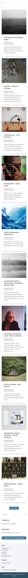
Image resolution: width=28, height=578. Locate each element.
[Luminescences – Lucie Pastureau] (14, 119)
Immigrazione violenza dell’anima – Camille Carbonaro (12, 435)
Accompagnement (6, 556)
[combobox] (13, 514)
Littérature (5, 550)
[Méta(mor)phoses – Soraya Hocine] (14, 468)
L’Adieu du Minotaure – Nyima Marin (12, 233)
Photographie (5, 548)
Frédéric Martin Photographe (14, 538)
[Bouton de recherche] (25, 514)
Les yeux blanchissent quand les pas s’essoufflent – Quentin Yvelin (14, 283)
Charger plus (14, 508)
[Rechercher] (2, 2)
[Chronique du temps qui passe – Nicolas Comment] (14, 318)
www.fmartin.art (6, 563)
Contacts (4, 554)
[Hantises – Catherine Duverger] (14, 70)
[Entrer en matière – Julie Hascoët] (14, 368)
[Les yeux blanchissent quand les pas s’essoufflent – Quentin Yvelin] (14, 265)
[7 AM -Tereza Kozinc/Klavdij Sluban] (14, 22)
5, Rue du (14, 3)
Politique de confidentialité (9, 570)
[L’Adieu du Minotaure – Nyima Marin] (14, 216)
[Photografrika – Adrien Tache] (14, 168)
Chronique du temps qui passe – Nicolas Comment (13, 335)
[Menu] (25, 3)
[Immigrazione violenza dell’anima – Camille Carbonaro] (14, 417)
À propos (4, 552)
